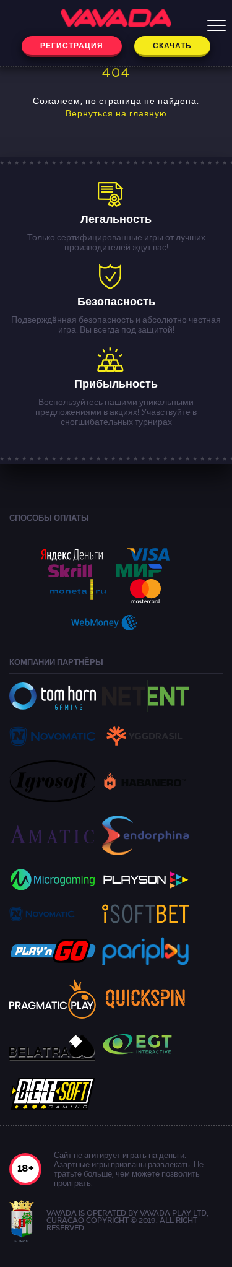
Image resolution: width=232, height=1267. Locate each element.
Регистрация (71, 46)
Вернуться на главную (116, 114)
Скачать (172, 46)
